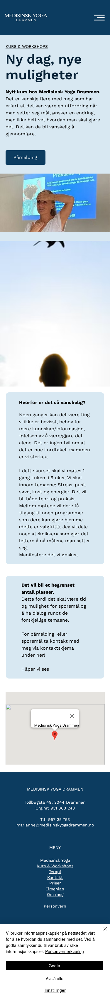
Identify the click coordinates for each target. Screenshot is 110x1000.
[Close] (102, 932)
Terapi (55, 871)
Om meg (55, 894)
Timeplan (55, 889)
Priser (55, 883)
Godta (54, 965)
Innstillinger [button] (55, 990)
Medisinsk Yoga (55, 860)
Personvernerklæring (64, 951)
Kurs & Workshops (55, 865)
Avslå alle (54, 978)
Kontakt (55, 877)
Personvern (55, 906)
